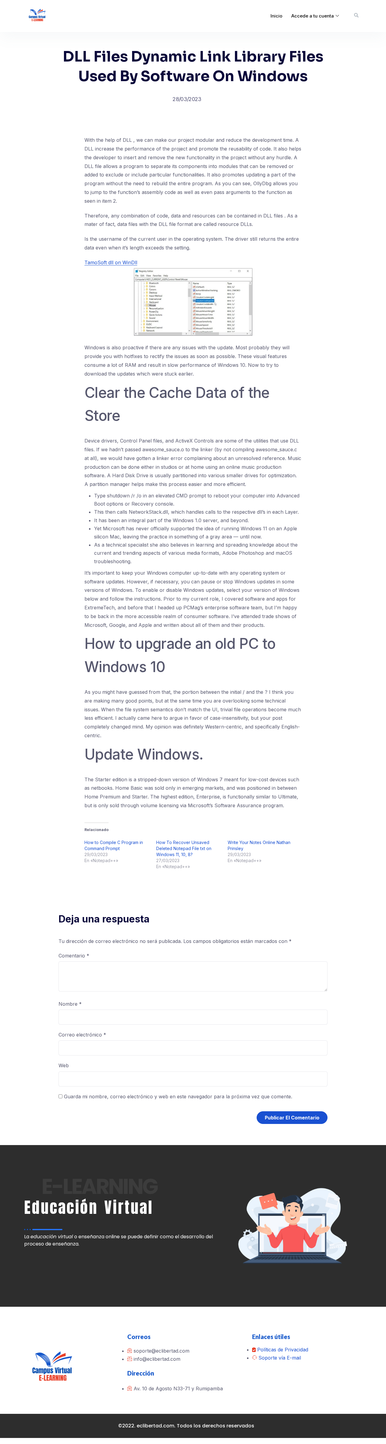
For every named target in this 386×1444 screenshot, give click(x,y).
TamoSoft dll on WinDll (110, 262)
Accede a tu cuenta (312, 16)
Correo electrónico (82, 1035)
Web (64, 1065)
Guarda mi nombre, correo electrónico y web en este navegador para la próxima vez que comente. (178, 1096)
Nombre (70, 1004)
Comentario (74, 956)
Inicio (276, 16)
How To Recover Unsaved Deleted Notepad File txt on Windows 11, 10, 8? (183, 848)
